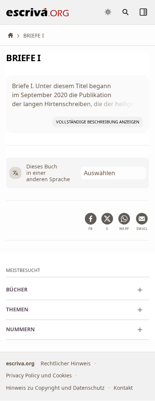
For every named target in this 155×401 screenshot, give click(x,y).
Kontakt (123, 387)
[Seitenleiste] (143, 12)
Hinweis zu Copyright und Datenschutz (55, 387)
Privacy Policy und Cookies (39, 375)
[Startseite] (13, 35)
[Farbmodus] (108, 12)
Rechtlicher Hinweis (66, 363)
